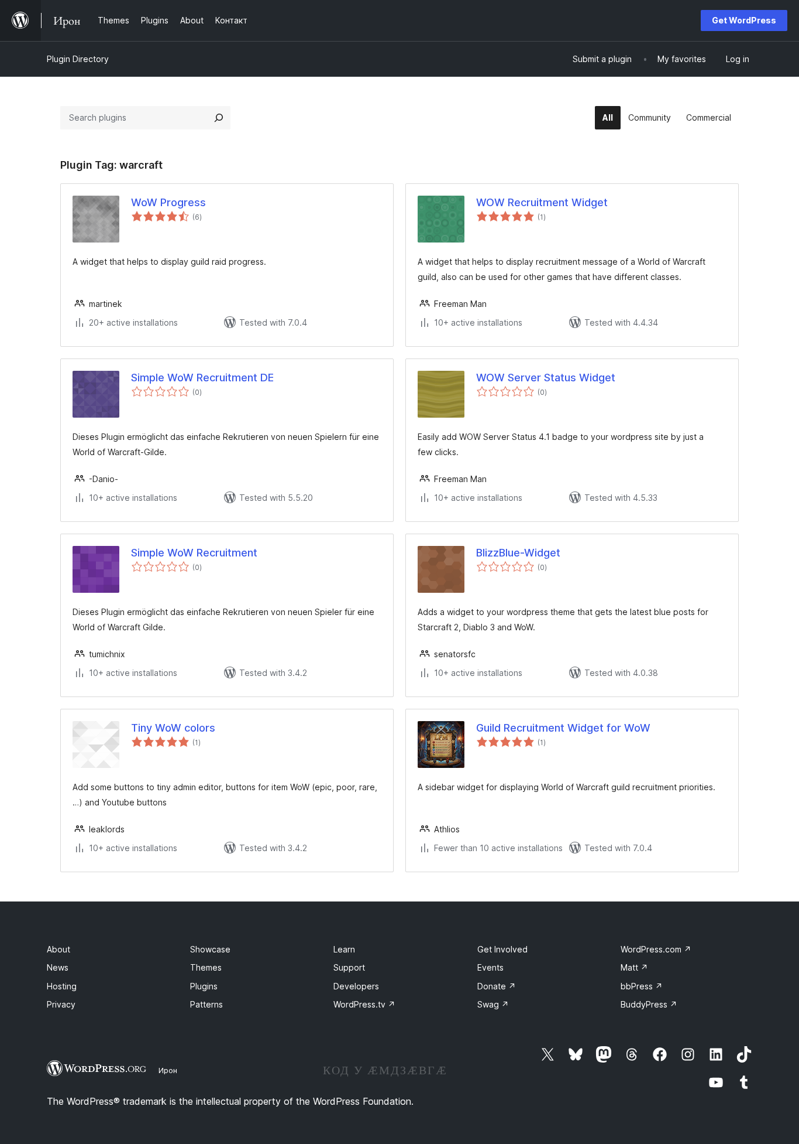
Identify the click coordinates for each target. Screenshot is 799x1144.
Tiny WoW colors (173, 728)
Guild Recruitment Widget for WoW (563, 728)
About (58, 949)
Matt (634, 967)
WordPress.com (656, 949)
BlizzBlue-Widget (518, 553)
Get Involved (502, 949)
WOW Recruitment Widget (542, 202)
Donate (496, 986)
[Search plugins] (218, 117)
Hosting (62, 986)
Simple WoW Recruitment (194, 553)
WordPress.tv (364, 1004)
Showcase (210, 949)
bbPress (642, 986)
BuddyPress (649, 1004)
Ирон (168, 1070)
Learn (344, 949)
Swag (493, 1004)
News (57, 967)
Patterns (206, 1004)
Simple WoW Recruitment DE (202, 377)
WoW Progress (168, 202)
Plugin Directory (78, 59)
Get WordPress (744, 20)
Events (490, 967)
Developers (356, 986)
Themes (206, 967)
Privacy (61, 1004)
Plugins (204, 986)
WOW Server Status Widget (545, 377)
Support (349, 967)
